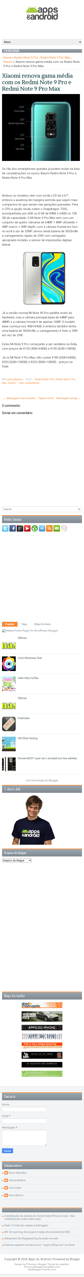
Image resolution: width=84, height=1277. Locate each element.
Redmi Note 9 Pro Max (55, 57)
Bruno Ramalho (18, 1172)
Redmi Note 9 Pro (26, 57)
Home (7, 57)
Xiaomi (7, 62)
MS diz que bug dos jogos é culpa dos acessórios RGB (37, 1231)
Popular (9, 624)
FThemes (31, 1264)
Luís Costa (15, 1187)
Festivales (24, 718)
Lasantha (64, 1264)
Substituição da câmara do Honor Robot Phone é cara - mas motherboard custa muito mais (39, 1217)
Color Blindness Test (30, 657)
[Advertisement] (43, 29)
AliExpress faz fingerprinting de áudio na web (31, 1238)
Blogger (53, 780)
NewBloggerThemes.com (42, 1269)
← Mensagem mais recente (19, 398)
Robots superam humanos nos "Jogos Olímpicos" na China (39, 1244)
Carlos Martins (17, 1180)
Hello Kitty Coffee (28, 678)
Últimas (22, 637)
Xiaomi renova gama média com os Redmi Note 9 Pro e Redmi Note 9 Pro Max (37, 82)
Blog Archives (42, 624)
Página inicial (46, 398)
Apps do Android (39, 1259)
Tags (24, 624)
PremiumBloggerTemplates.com (42, 1267)
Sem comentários (29, 383)
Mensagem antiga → (68, 398)
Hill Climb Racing (28, 738)
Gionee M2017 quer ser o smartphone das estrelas (47, 758)
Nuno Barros (16, 1195)
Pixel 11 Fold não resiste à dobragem (26, 1225)
